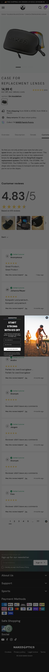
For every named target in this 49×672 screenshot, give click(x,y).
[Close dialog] (47, 317)
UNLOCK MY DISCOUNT (12, 349)
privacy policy (11, 355)
